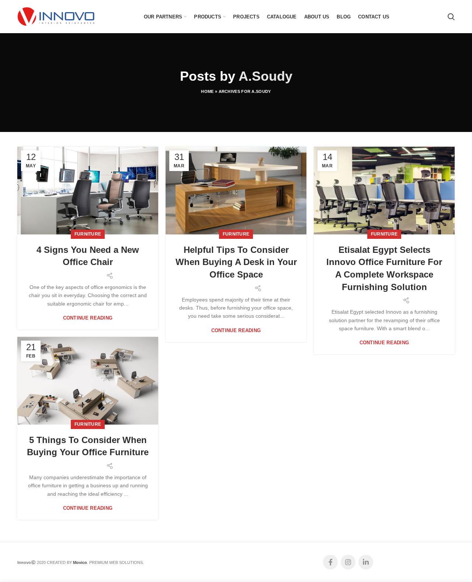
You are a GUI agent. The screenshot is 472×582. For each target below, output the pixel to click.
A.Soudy (265, 76)
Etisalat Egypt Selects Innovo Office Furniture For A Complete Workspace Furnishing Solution (384, 268)
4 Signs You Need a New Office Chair (88, 256)
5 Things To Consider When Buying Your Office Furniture (88, 446)
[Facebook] (330, 562)
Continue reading (88, 318)
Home (207, 91)
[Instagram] (348, 562)
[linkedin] (365, 562)
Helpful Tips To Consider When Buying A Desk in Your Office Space (236, 262)
